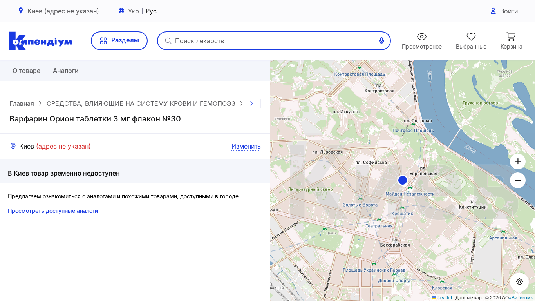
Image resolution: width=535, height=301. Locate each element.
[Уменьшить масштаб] (518, 180)
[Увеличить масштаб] (518, 161)
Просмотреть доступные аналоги (53, 210)
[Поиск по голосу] (381, 41)
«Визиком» (521, 297)
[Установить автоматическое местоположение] (519, 282)
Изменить (246, 146)
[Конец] (251, 103)
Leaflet (444, 297)
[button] (402, 180)
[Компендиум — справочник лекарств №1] (40, 40)
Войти (509, 11)
